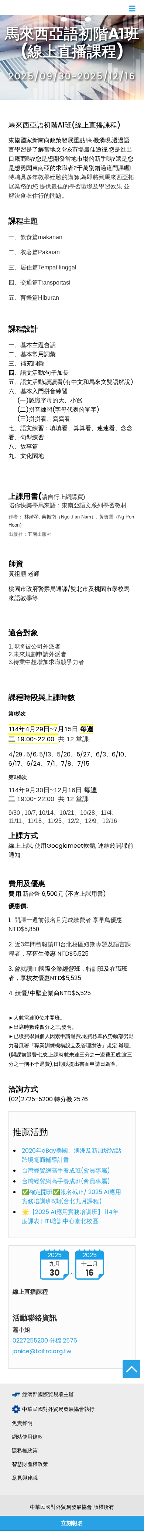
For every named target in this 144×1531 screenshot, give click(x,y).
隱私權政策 (25, 1450)
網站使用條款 (27, 1436)
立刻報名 (72, 1523)
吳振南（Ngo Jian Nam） (69, 517)
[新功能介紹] (33, 525)
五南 (32, 534)
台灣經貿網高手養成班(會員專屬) (66, 1170)
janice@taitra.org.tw (42, 1351)
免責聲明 (22, 1423)
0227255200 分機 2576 (45, 1340)
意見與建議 (25, 1477)
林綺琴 (31, 517)
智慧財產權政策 (30, 1464)
